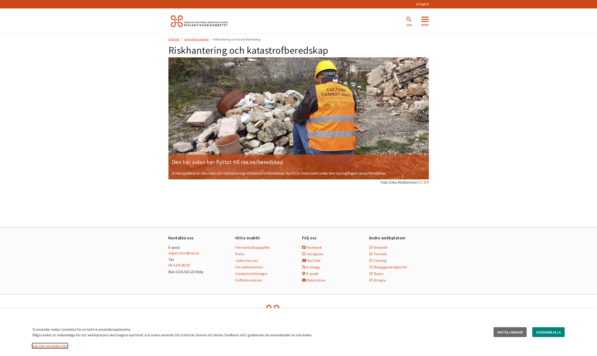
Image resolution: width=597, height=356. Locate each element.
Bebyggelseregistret (390, 267)
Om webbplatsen (249, 267)
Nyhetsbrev (316, 280)
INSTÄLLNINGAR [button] (510, 332)
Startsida (173, 39)
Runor (379, 273)
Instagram (314, 254)
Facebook (314, 247)
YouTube (314, 260)
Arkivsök (380, 247)
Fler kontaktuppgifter (252, 247)
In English (422, 4)
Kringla (380, 280)
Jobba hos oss (246, 260)
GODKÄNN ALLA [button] (548, 332)
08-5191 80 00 (179, 265)
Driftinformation (248, 280)
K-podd (312, 273)
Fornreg (380, 260)
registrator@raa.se (183, 253)
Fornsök (380, 254)
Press (239, 254)
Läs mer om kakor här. (50, 345)
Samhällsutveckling (196, 39)
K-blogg (313, 267)
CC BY (423, 182)
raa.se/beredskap (262, 162)
